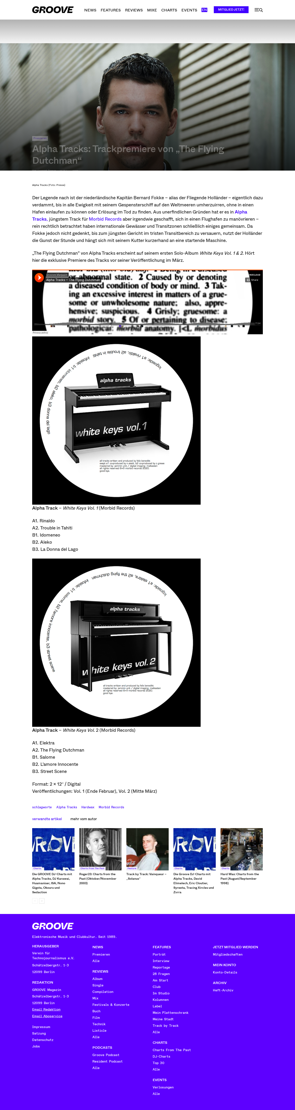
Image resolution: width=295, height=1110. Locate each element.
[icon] (259, 10)
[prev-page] (35, 901)
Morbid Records (105, 219)
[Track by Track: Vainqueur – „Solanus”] (147, 849)
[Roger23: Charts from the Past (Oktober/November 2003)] (100, 849)
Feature (132, 868)
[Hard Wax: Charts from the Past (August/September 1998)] (241, 849)
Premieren (40, 138)
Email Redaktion (46, 1009)
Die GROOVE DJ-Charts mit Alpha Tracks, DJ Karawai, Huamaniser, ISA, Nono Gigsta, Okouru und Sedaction (52, 883)
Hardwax (87, 806)
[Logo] (53, 9)
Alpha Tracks (66, 806)
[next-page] (41, 901)
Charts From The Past (92, 868)
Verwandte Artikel (47, 819)
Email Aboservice (47, 1016)
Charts (37, 868)
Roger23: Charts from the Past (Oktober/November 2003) (97, 878)
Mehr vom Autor (83, 819)
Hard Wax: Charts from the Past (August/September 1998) (239, 878)
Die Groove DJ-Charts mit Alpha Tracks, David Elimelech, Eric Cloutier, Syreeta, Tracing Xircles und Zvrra (193, 883)
